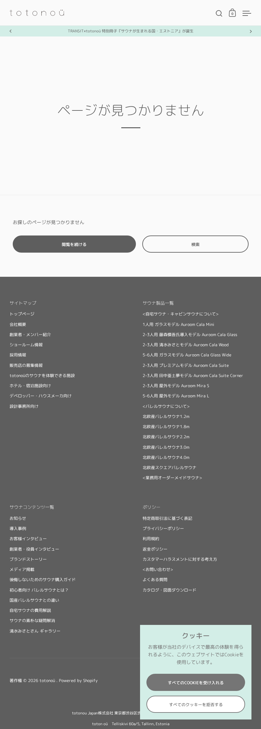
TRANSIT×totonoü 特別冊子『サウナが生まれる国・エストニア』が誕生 (131, 31)
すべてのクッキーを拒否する (196, 704)
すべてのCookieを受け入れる (196, 683)
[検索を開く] (219, 13)
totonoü (47, 680)
